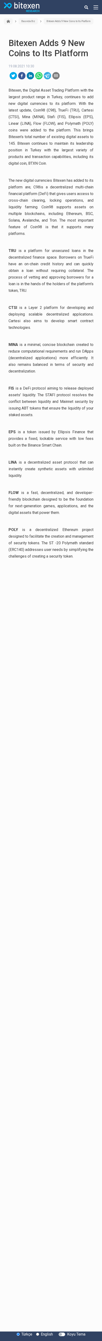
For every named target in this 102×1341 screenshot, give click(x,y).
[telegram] (47, 75)
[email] (56, 75)
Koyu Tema (76, 1334)
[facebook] (22, 75)
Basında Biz (28, 21)
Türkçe (26, 1334)
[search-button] (86, 7)
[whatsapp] (39, 75)
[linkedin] (30, 75)
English (47, 1334)
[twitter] (13, 75)
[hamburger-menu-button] (95, 7)
